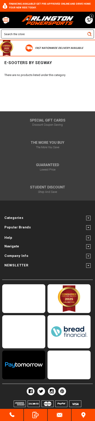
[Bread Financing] (69, 331)
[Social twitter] (41, 391)
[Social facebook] (30, 391)
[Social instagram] (52, 391)
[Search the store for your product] (89, 34)
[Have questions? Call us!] (11, 415)
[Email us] (59, 415)
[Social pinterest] (62, 391)
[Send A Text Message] (35, 415)
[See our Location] (83, 415)
